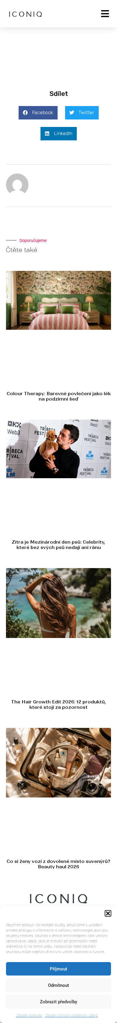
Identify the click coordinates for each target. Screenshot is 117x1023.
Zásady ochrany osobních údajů (71, 1015)
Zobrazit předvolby (58, 1001)
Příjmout (58, 969)
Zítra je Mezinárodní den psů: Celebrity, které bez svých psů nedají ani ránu (58, 544)
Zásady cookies (29, 1015)
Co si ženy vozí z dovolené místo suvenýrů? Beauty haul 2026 (58, 863)
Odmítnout (58, 985)
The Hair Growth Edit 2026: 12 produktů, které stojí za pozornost (58, 704)
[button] (108, 913)
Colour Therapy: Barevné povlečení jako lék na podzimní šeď (59, 396)
